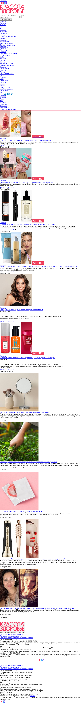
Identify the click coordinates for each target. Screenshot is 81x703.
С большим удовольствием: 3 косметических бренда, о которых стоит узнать (27, 224)
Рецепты (3, 67)
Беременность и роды (8, 45)
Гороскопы (4, 91)
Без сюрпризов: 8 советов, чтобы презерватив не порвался (21, 511)
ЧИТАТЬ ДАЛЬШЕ (7, 145)
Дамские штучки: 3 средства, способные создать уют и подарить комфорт (26, 140)
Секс (1, 79)
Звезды (2, 92)
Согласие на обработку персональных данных (16, 638)
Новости (3, 23)
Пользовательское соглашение (11, 636)
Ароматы (3, 33)
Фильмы (3, 85)
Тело (1, 28)
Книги (2, 84)
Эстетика (3, 50)
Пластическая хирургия (8, 53)
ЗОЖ (2, 57)
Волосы (3, 30)
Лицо (2, 26)
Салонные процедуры (8, 36)
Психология (4, 69)
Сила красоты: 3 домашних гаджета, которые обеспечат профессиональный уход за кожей (32, 559)
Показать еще (5, 617)
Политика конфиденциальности (11, 634)
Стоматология (5, 48)
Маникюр (3, 31)
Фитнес (2, 62)
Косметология (5, 55)
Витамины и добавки (7, 65)
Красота (3, 21)
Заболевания (4, 42)
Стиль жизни (4, 80)
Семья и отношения (7, 74)
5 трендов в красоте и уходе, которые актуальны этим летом (21, 310)
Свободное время (6, 89)
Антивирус (4, 47)
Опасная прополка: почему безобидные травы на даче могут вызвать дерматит (28, 462)
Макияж (3, 25)
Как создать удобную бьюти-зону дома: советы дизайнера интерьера (24, 412)
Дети (2, 75)
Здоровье (3, 38)
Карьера (3, 77)
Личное (2, 72)
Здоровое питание (6, 63)
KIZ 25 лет (8, 94)
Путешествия (5, 87)
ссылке (32, 696)
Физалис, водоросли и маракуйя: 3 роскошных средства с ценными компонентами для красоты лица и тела (38, 266)
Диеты (2, 60)
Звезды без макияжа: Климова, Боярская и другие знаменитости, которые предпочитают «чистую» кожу (37, 608)
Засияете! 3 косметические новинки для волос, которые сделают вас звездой (27, 358)
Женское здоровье (6, 43)
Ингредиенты (5, 35)
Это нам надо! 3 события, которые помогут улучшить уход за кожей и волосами (28, 182)
